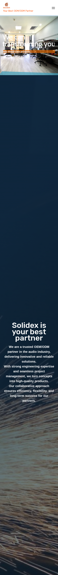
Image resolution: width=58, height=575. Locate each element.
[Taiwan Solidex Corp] (23, 5)
